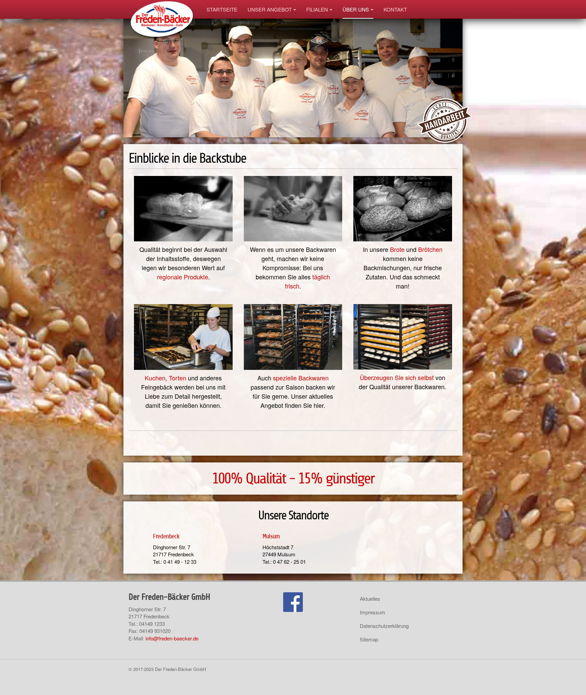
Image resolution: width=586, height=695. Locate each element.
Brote (397, 249)
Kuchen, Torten (165, 377)
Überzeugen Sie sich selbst (397, 377)
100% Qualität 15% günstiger (293, 478)
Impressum (372, 612)
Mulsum (271, 536)
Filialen (317, 9)
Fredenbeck (166, 536)
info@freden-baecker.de (171, 638)
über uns (356, 9)
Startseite (222, 9)
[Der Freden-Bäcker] (162, 9)
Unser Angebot (270, 9)
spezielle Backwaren (301, 377)
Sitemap (369, 639)
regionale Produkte (182, 276)
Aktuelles (370, 598)
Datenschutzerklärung (384, 625)
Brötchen (430, 249)
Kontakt (395, 9)
